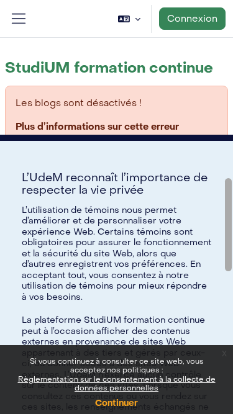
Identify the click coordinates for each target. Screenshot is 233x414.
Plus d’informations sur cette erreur (97, 126)
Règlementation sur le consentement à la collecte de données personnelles (117, 383)
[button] (129, 18)
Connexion (192, 18)
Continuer (116, 403)
